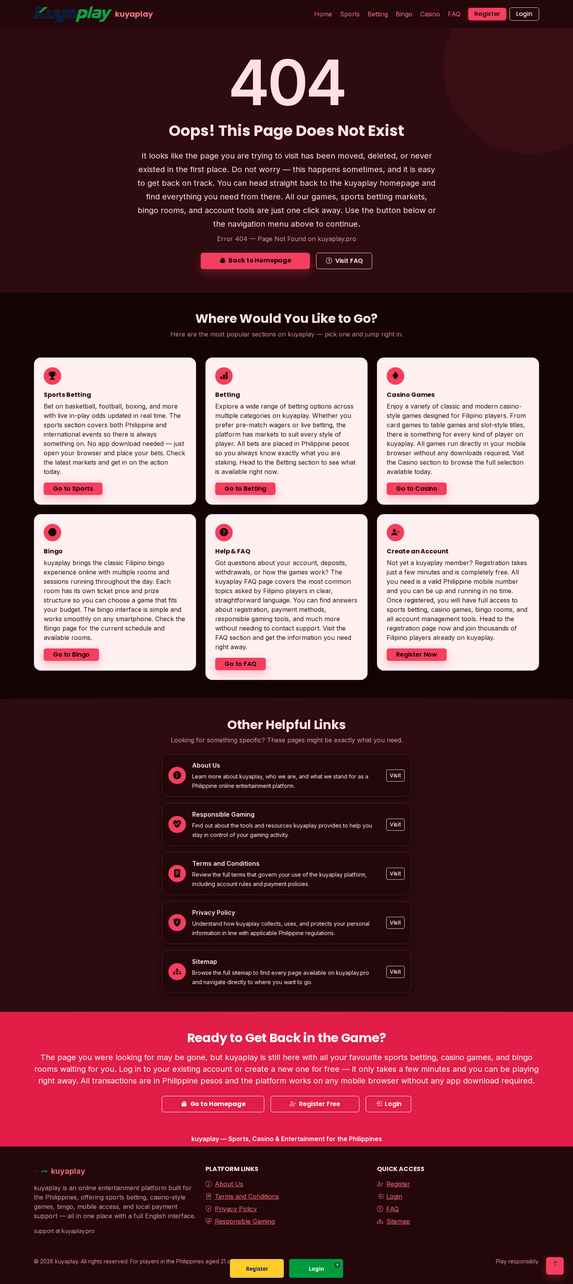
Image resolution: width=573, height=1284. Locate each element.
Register (487, 13)
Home (323, 14)
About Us (229, 1184)
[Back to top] (555, 1266)
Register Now (416, 654)
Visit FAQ (349, 260)
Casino (430, 14)
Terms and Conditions (247, 1196)
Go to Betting (245, 488)
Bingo (404, 14)
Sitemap (398, 1221)
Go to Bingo (71, 654)
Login (524, 13)
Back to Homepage (259, 260)
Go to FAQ (240, 663)
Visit (395, 775)
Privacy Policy (236, 1209)
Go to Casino (416, 488)
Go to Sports (73, 488)
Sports (350, 14)
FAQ (454, 14)
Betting (378, 14)
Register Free (319, 1103)
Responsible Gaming (245, 1221)
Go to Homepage (218, 1103)
